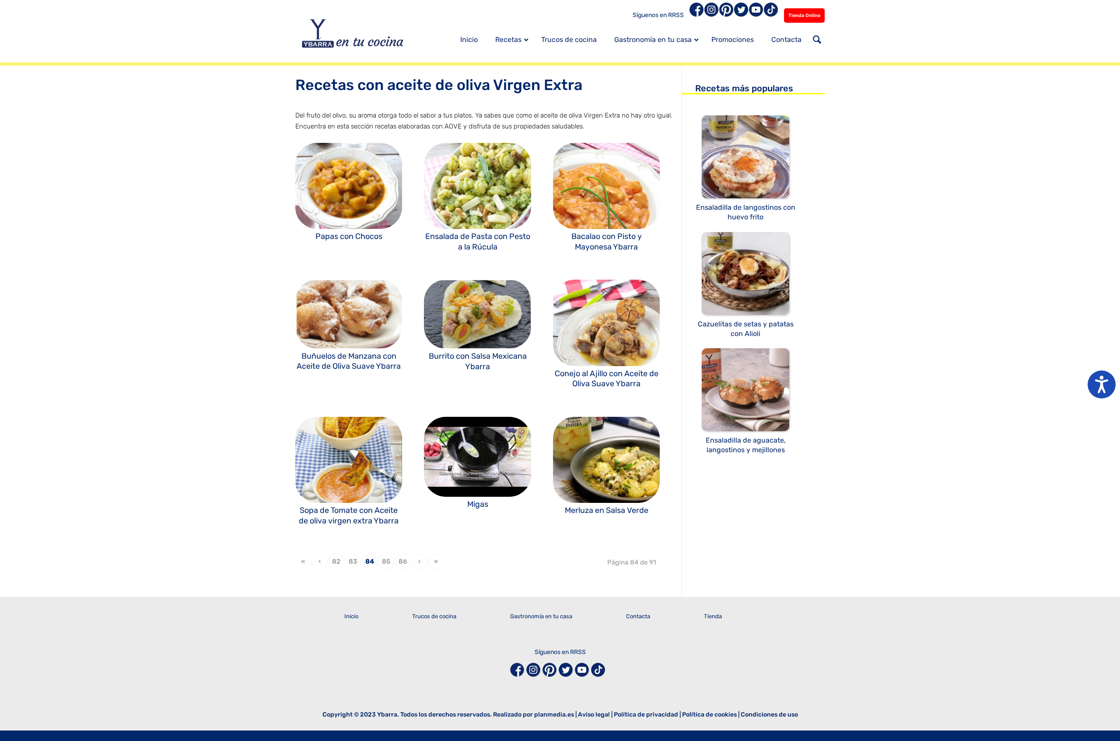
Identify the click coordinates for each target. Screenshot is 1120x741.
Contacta (638, 616)
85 (386, 561)
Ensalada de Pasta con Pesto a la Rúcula (477, 241)
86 (403, 561)
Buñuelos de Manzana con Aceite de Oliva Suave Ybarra (349, 361)
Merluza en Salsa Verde (606, 510)
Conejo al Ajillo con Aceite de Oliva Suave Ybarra (606, 378)
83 (353, 561)
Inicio (351, 616)
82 (336, 561)
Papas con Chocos (348, 236)
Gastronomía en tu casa (541, 616)
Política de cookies (709, 714)
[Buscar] (817, 40)
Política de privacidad (646, 714)
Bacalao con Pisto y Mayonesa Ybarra (606, 241)
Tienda (713, 616)
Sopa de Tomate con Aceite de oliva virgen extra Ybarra (349, 515)
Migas (477, 504)
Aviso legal (594, 714)
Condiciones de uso (769, 714)
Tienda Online (804, 15)
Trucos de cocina (434, 616)
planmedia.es (554, 714)
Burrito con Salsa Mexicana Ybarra (478, 361)
